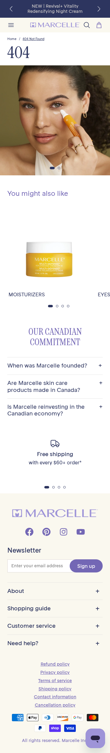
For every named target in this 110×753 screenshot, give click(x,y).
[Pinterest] (46, 532)
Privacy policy (55, 672)
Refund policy (55, 664)
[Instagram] (63, 532)
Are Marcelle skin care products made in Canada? (55, 386)
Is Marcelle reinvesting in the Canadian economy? (55, 410)
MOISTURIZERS (27, 295)
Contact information (55, 697)
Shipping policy (55, 689)
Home (11, 39)
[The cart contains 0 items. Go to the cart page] (99, 25)
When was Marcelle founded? (54, 365)
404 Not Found (33, 39)
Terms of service (55, 680)
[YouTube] (81, 532)
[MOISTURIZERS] (49, 246)
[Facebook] (29, 532)
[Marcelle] (55, 25)
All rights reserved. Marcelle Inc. (55, 740)
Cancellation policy (55, 705)
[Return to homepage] (55, 513)
